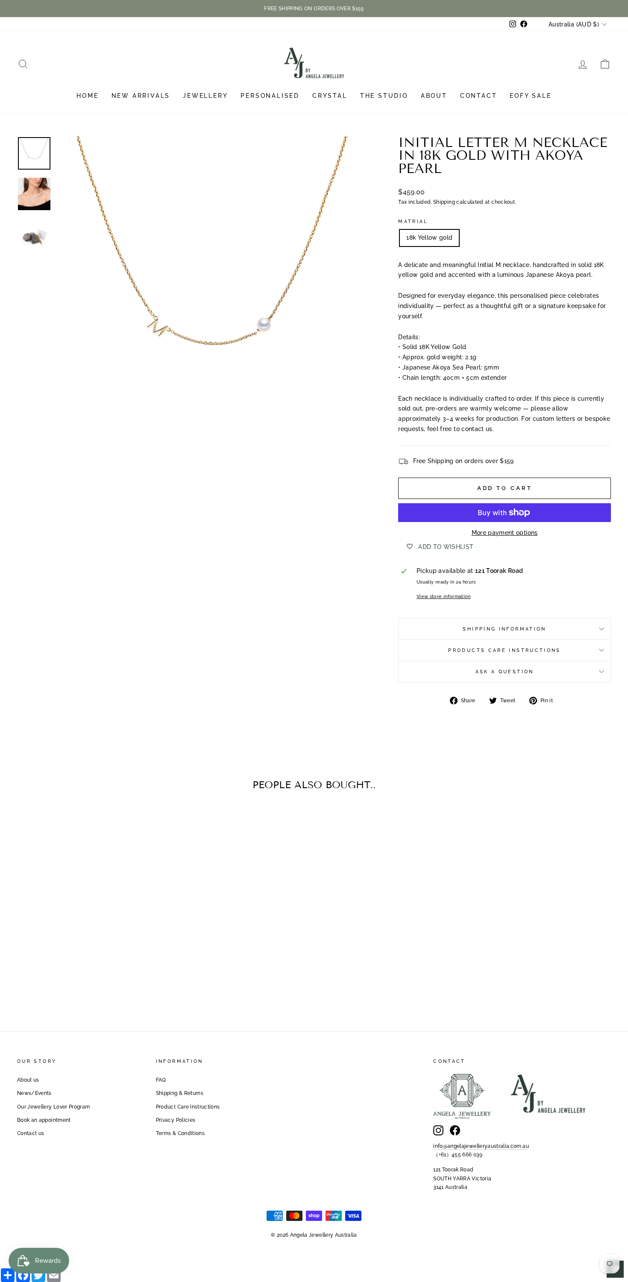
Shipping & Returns (179, 1093)
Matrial (413, 221)
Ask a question (504, 672)
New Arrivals (141, 95)
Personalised (270, 95)
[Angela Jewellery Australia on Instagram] (438, 1130)
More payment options (505, 532)
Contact (478, 95)
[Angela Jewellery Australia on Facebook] (455, 1130)
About (434, 95)
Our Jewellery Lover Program (53, 1107)
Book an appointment (44, 1120)
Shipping (444, 202)
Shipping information (504, 629)
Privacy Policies (176, 1120)
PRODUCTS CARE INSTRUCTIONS (504, 650)
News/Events (34, 1093)
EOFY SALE (530, 95)
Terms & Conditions (180, 1133)
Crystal (329, 95)
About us (28, 1080)
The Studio (384, 95)
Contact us (30, 1133)
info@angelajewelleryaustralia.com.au (481, 1146)
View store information (444, 596)
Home (87, 95)
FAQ (161, 1080)
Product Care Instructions (188, 1107)
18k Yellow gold (429, 237)
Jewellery (205, 95)
